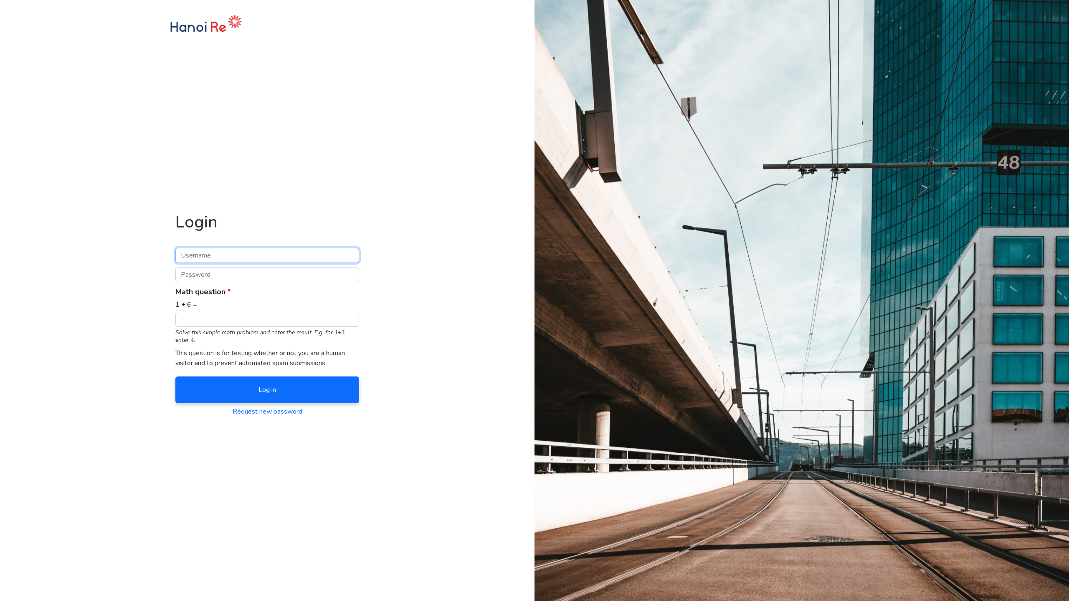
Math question (200, 292)
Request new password (267, 411)
